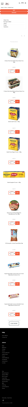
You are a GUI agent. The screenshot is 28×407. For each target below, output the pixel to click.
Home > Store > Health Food (7, 7)
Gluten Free (6, 20)
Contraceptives (5, 386)
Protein (5, 25)
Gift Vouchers (5, 381)
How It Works (5, 335)
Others (5, 23)
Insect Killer (4, 378)
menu (2, 3)
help (3, 332)
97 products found (14, 41)
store (4, 342)
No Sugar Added (7, 21)
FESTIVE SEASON (6, 379)
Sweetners (6, 26)
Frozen (3, 356)
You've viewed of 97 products (14, 320)
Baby (14, 10)
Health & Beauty (5, 357)
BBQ (3, 383)
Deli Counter (5, 376)
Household (4, 359)
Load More (14, 323)
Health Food (5, 354)
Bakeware (14, 12)
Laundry (3, 362)
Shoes (3, 388)
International (4, 361)
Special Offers (5, 374)
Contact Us (4, 337)
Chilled (3, 349)
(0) (23, 2)
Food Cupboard (5, 352)
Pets (3, 371)
